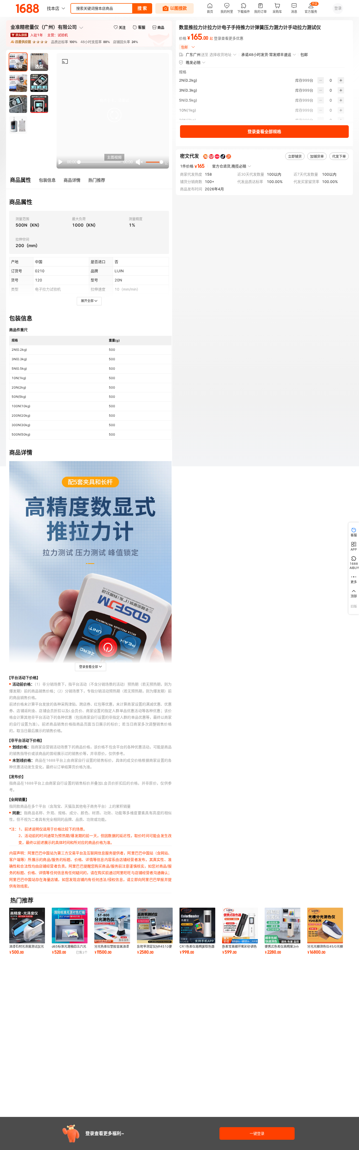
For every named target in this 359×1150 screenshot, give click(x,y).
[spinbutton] (330, 80)
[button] (114, 115)
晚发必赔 (193, 62)
